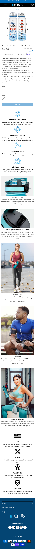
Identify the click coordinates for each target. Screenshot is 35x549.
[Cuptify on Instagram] (21, 527)
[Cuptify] (17, 5)
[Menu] (1, 5)
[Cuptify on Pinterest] (17, 527)
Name (3, 86)
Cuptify (31, 51)
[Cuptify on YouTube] (13, 527)
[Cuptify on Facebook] (10, 527)
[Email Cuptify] (25, 527)
